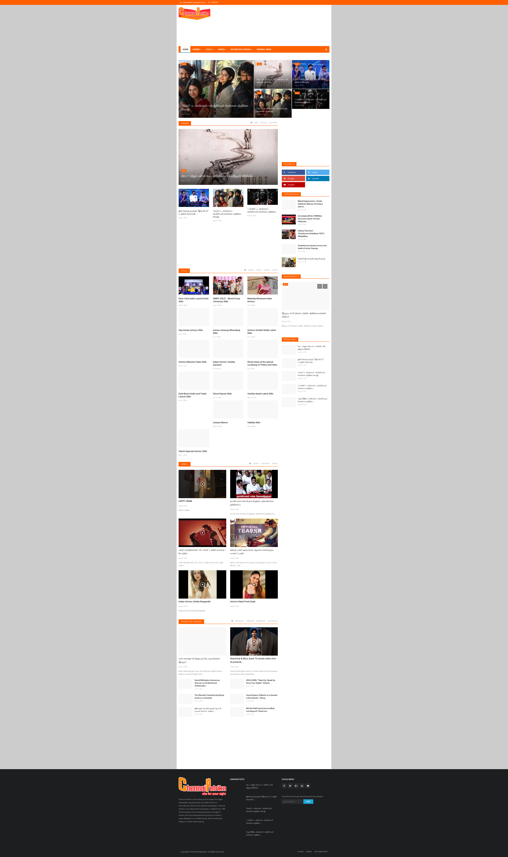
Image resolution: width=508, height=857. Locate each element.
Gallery (309, 851)
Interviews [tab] (266, 463)
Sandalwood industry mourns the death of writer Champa (312, 247)
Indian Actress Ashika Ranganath (194, 601)
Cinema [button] (196, 49)
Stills (184, 270)
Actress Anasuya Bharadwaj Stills (226, 331)
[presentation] (181, 89)
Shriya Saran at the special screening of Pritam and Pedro (262, 363)
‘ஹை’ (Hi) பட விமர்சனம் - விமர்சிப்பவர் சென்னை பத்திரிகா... (312, 400)
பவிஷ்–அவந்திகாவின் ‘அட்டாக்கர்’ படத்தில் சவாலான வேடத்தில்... (202, 552)
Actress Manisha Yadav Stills (193, 362)
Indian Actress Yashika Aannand (224, 363)
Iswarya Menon (220, 422)
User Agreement (320, 851)
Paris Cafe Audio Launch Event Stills (193, 300)
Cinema (184, 123)
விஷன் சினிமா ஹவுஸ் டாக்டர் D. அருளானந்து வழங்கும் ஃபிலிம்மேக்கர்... (301, 315)
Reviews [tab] (263, 122)
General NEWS (264, 49)
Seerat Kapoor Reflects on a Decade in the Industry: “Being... (261, 696)
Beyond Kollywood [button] (241, 49)
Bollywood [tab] (239, 621)
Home (185, 49)
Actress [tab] (251, 270)
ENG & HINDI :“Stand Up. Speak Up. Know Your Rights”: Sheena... (261, 681)
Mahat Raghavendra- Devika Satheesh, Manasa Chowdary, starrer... (310, 204)
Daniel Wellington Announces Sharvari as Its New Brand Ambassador (207, 683)
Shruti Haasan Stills (222, 393)
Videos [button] (221, 49)
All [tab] (251, 122)
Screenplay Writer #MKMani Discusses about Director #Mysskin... (310, 219)
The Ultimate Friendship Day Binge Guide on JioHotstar (209, 696)
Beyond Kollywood (191, 621)
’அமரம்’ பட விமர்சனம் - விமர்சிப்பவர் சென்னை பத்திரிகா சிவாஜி (227, 214)
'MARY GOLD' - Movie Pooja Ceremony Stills (226, 300)
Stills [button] (209, 49)
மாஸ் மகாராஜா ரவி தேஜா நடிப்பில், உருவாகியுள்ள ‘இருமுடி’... (199, 660)
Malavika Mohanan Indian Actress (259, 300)
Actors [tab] (259, 270)
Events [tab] (275, 270)
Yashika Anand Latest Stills (260, 393)
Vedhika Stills (253, 422)
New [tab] (256, 122)
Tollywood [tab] (250, 621)
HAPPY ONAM (185, 501)
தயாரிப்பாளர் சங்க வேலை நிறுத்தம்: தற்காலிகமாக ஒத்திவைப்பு (252, 503)
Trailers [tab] (256, 463)
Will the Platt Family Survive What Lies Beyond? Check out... (260, 709)
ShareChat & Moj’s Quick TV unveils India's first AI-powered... (253, 660)
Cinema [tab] (267, 270)
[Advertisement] (281, 25)
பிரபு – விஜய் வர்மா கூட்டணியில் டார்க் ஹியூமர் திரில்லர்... (312, 347)
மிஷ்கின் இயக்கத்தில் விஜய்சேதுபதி (312, 259)
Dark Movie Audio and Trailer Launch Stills (193, 395)
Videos (184, 464)
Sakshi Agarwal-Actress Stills (193, 451)
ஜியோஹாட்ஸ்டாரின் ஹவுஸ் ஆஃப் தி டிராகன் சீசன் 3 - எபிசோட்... (208, 709)
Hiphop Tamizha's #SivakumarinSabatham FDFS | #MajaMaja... (311, 233)
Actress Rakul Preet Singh (242, 601)
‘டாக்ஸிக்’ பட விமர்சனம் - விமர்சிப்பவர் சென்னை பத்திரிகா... (262, 210)
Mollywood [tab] (260, 621)
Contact (300, 851)
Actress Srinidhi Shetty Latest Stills (261, 331)
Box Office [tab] (273, 122)
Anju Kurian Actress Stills (191, 330)
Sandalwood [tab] (272, 621)
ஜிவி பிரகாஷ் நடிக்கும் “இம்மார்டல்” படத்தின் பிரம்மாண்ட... (193, 212)
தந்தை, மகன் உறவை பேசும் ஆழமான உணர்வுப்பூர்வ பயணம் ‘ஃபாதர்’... (252, 552)
